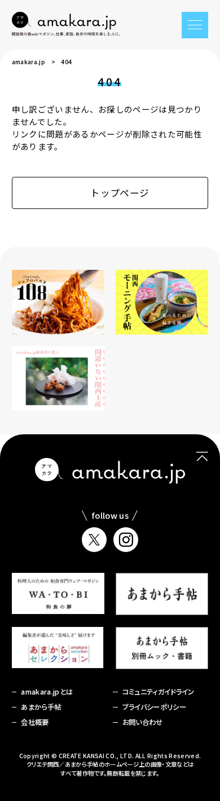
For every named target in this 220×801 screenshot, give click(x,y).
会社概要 (35, 722)
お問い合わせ (142, 722)
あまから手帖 (41, 707)
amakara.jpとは (47, 692)
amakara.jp (28, 61)
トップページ (119, 192)
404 (66, 61)
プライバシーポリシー (154, 707)
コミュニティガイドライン (158, 692)
